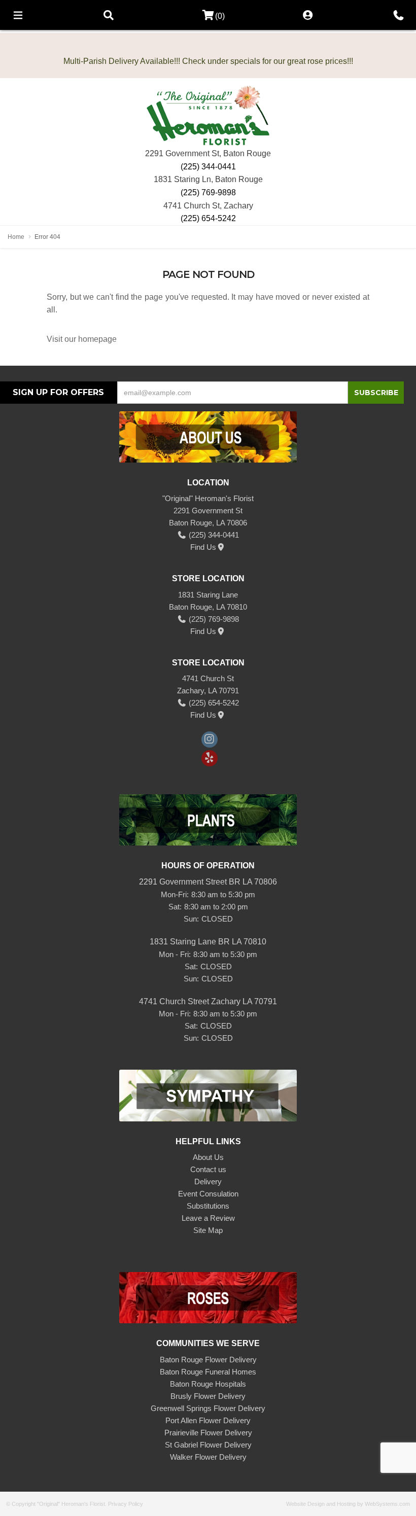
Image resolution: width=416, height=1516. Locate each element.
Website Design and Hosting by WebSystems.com (348, 1504)
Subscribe (376, 392)
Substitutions (208, 1206)
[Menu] (17, 15)
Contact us (208, 1169)
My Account (307, 15)
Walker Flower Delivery (208, 1457)
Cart (205, 15)
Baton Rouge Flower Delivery (208, 1359)
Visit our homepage (82, 339)
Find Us (203, 547)
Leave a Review (208, 1218)
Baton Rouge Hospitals (208, 1384)
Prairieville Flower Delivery (208, 1432)
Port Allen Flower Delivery (208, 1420)
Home (16, 236)
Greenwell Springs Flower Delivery (208, 1408)
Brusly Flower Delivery (208, 1396)
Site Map (208, 1230)
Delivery (208, 1181)
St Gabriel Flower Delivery (208, 1444)
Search (108, 15)
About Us (208, 1157)
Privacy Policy (125, 1504)
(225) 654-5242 (208, 218)
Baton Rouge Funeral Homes (208, 1371)
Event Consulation (208, 1193)
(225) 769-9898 (208, 192)
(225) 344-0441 (208, 166)
